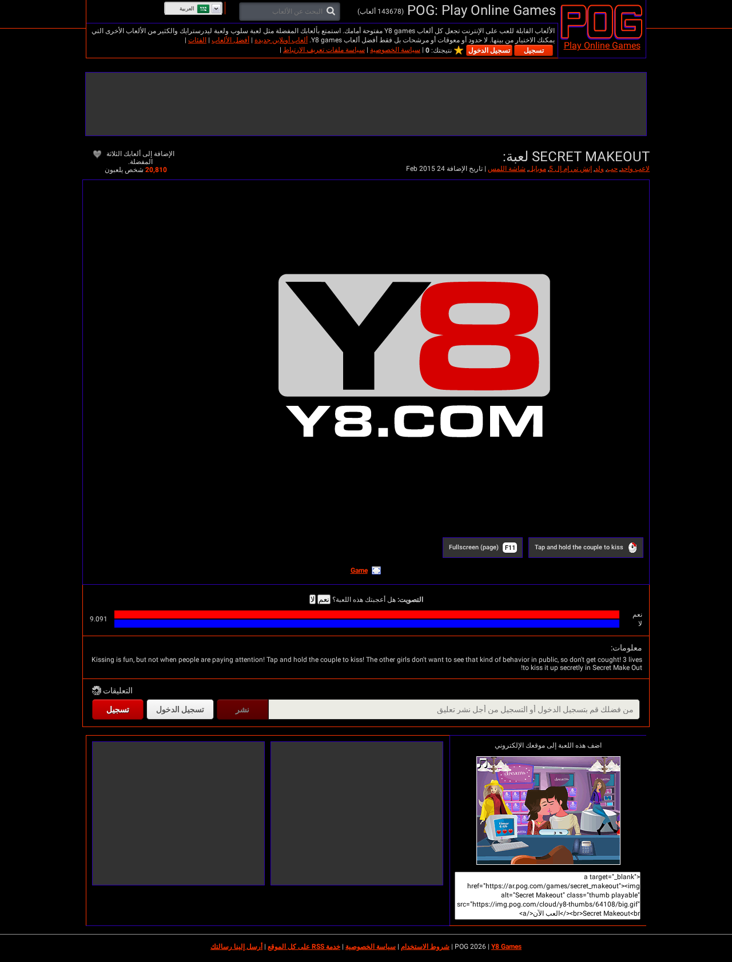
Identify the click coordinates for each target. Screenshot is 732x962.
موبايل (537, 169)
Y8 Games (506, 947)
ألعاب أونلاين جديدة (281, 40)
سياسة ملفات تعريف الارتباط (324, 50)
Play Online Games (602, 45)
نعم (324, 599)
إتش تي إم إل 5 (570, 169)
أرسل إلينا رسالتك (236, 947)
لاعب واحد (635, 169)
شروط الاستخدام (425, 947)
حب (612, 169)
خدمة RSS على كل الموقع (304, 947)
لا (313, 599)
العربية (187, 8)
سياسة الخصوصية (395, 50)
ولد (599, 169)
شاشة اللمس (507, 169)
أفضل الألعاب (230, 40)
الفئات (197, 40)
